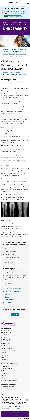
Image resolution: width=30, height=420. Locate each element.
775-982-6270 (11, 75)
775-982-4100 (5, 330)
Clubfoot (13, 52)
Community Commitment (8, 350)
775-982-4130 (5, 334)
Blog (2, 357)
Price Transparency (6, 368)
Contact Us (4, 359)
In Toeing (8, 286)
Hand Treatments (21, 54)
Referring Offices (6, 389)
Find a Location (5, 371)
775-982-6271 (22, 75)
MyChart (3, 375)
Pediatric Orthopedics (10, 24)
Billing (3, 378)
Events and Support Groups (9, 380)
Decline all (15, 415)
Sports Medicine (15, 56)
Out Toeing (8, 294)
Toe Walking (8, 302)
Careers (3, 353)
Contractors (4, 391)
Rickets (7, 297)
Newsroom (4, 355)
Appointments (5, 373)
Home (4, 22)
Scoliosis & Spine (8, 49)
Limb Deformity (18, 49)
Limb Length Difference (12, 291)
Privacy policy (16, 408)
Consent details (5, 408)
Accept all (15, 412)
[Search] (2, 3)
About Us (4, 346)
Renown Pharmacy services (17, 16)
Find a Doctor (5, 366)
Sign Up (15, 314)
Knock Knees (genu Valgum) (13, 288)
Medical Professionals (7, 387)
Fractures (12, 54)
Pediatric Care (23, 22)
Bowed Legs (8, 283)
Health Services (12, 22)
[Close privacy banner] (28, 394)
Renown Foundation (7, 348)
